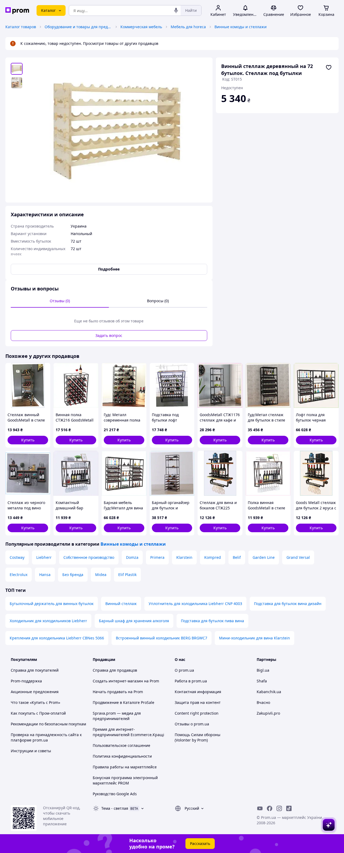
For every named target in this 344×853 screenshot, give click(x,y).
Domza (132, 557)
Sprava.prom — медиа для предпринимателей (117, 716)
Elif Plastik (127, 574)
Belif (237, 557)
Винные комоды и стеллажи (240, 26)
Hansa (45, 574)
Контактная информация (198, 691)
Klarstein (184, 557)
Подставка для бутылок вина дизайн (287, 603)
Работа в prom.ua (191, 680)
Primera (157, 557)
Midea (100, 574)
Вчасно (263, 702)
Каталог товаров (20, 26)
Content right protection (196, 713)
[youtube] (260, 808)
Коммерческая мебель (141, 26)
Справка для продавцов (115, 670)
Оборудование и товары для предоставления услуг (78, 26)
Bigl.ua (263, 670)
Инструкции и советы (31, 750)
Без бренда (72, 574)
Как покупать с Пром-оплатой (38, 713)
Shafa (262, 680)
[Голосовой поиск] (176, 10)
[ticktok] (289, 808)
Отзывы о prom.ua (192, 723)
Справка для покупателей (35, 670)
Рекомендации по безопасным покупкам (48, 723)
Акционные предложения (35, 691)
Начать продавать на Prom (118, 691)
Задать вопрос (108, 335)
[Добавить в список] (328, 67)
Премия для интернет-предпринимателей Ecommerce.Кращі (128, 732)
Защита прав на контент (198, 702)
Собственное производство (88, 557)
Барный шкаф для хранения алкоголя (134, 620)
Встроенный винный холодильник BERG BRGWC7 (161, 637)
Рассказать (200, 843)
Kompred (212, 557)
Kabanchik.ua (269, 691)
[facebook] (269, 808)
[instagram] (279, 808)
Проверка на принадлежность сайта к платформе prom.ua (46, 737)
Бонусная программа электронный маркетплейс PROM (125, 780)
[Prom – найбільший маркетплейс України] (17, 10)
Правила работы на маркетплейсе (125, 766)
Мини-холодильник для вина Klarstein (254, 637)
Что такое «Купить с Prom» (35, 702)
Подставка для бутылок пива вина (212, 620)
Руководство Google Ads (115, 793)
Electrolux (18, 574)
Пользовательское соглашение (121, 745)
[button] (28, 440)
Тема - (114, 808)
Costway (17, 557)
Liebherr (44, 557)
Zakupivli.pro (268, 713)
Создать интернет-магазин (118, 680)
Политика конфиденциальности (122, 756)
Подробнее (109, 269)
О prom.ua (184, 670)
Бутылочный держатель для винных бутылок (52, 603)
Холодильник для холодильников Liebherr (48, 620)
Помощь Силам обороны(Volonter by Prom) (197, 737)
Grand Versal (298, 557)
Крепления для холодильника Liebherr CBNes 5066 (57, 637)
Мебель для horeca (188, 26)
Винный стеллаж (121, 603)
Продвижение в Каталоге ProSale (123, 702)
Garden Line (264, 557)
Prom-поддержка (26, 680)
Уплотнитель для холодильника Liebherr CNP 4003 (195, 603)
